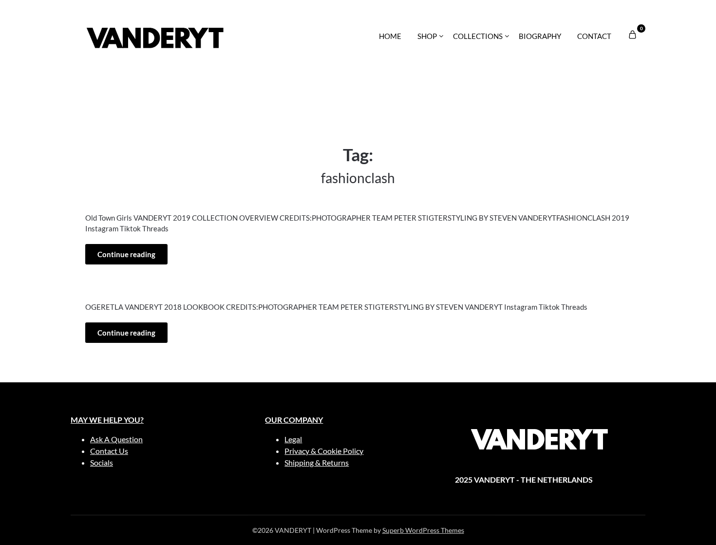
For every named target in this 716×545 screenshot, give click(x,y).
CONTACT (594, 36)
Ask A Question (116, 439)
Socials (101, 462)
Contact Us (109, 450)
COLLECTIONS (478, 36)
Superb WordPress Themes (423, 530)
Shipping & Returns (316, 462)
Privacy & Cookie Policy (323, 450)
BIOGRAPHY (540, 36)
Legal (293, 439)
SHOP (427, 36)
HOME (390, 36)
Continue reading (126, 254)
